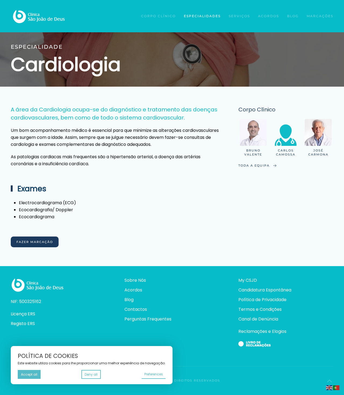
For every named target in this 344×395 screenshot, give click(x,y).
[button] (329, 381)
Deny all (91, 374)
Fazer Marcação (34, 242)
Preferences (153, 374)
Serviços (239, 16)
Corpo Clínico (158, 16)
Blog (293, 16)
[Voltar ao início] (38, 16)
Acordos (268, 16)
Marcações (320, 16)
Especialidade (37, 47)
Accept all (29, 374)
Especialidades (202, 16)
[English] (329, 387)
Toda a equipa (254, 165)
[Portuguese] (336, 387)
